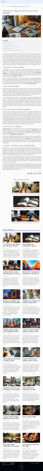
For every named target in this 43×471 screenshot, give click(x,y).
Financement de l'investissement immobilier (10, 46)
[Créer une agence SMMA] (31, 410)
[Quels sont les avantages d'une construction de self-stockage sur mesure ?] (31, 265)
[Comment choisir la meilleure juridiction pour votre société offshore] (11, 410)
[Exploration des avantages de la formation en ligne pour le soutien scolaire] (31, 294)
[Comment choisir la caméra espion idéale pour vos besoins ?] (25, 215)
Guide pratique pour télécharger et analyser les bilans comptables (11, 360)
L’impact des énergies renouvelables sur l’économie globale (11, 446)
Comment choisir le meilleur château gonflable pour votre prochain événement (11, 331)
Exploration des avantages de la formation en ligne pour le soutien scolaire (31, 302)
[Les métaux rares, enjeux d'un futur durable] (31, 437)
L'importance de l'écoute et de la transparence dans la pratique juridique (11, 389)
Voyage (21, 463)
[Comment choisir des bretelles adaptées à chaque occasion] (31, 323)
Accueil (3, 6)
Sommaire (6, 40)
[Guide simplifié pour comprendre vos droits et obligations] (26, 201)
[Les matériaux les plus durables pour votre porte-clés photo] (25, 187)
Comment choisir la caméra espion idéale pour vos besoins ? (25, 222)
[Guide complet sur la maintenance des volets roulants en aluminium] (31, 381)
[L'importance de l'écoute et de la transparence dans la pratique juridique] (11, 381)
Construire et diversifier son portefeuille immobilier (11, 50)
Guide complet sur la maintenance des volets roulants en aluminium (29, 389)
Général (7, 6)
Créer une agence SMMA (29, 417)
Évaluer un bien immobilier (7, 44)
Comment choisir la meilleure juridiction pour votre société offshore (11, 418)
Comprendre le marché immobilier (9, 42)
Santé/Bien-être (22, 466)
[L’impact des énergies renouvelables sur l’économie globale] (11, 437)
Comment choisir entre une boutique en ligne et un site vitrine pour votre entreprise (30, 360)
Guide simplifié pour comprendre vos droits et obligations (26, 208)
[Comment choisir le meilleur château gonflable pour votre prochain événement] (11, 323)
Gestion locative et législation (8, 48)
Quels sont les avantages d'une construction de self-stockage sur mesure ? (31, 273)
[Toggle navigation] (3, 2)
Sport (21, 464)
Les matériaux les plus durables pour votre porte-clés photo (25, 194)
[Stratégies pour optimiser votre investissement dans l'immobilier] (11, 294)
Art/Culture (21, 467)
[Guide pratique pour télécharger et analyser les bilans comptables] (11, 352)
